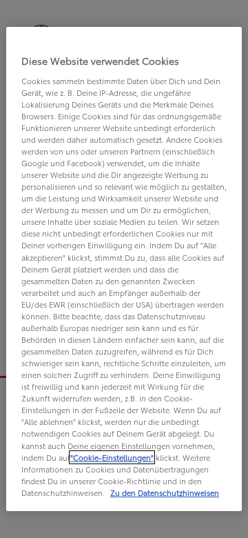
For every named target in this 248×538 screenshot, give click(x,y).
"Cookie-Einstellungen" (112, 457)
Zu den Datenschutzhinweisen (164, 492)
